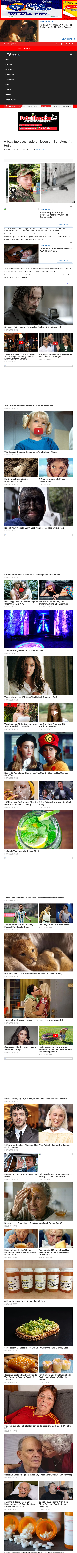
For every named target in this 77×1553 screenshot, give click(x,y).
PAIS (7, 85)
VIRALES (8, 90)
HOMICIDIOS (10, 75)
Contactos (27, 48)
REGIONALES (10, 70)
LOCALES (9, 64)
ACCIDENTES (10, 80)
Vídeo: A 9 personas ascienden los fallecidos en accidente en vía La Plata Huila (41, 106)
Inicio (19, 48)
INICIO (8, 59)
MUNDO (8, 95)
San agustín (40, 149)
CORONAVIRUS (11, 100)
